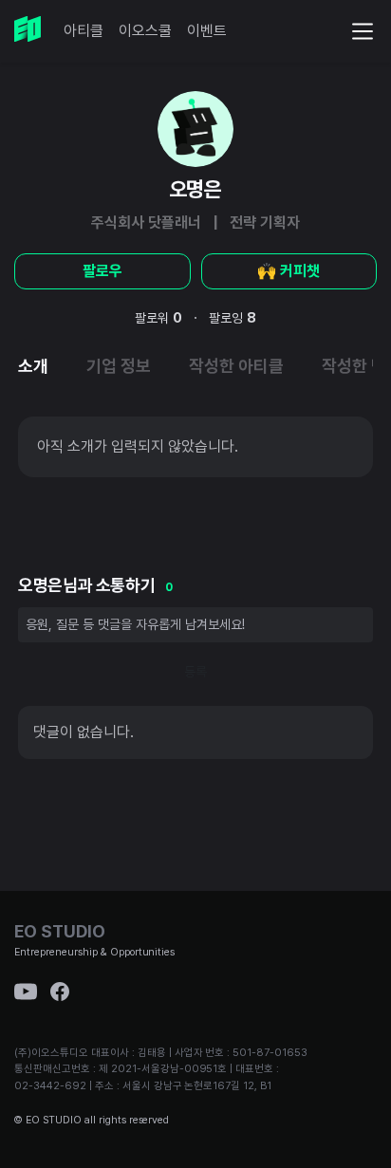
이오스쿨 (145, 31)
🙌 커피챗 (288, 271)
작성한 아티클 (236, 366)
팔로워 (158, 317)
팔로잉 (232, 317)
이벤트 (207, 31)
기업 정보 (118, 366)
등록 (195, 671)
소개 (33, 366)
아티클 (83, 31)
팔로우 (102, 271)
